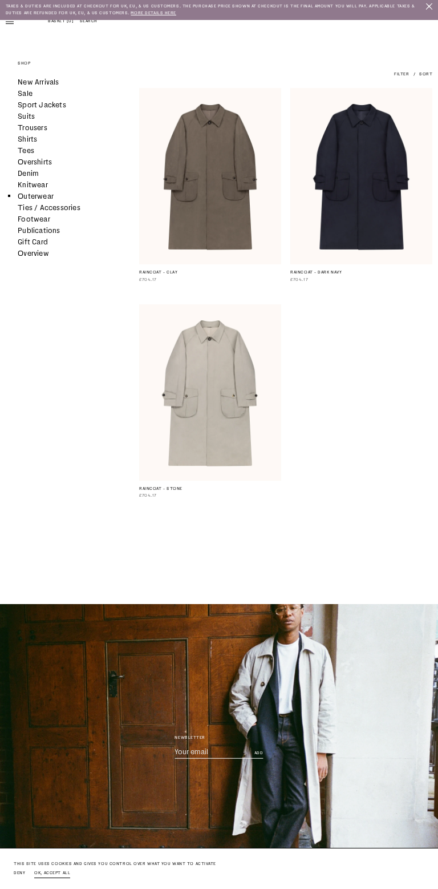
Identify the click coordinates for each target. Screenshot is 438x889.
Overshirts (35, 162)
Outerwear (36, 196)
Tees (26, 150)
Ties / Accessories (49, 207)
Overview (33, 253)
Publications (39, 230)
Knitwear (33, 184)
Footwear (34, 219)
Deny (19, 873)
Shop (24, 63)
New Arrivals (38, 82)
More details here (153, 13)
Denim (28, 173)
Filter (401, 74)
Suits (26, 116)
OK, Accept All (52, 873)
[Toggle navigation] (10, 21)
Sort (425, 74)
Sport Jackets (42, 104)
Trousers (32, 127)
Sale (25, 93)
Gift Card (33, 242)
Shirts (27, 139)
